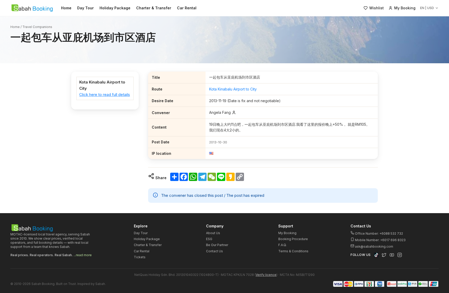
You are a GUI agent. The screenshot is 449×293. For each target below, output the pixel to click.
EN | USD (427, 8)
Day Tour (85, 8)
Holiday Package (115, 8)
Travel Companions (37, 27)
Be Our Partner (217, 245)
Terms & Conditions (293, 251)
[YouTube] (391, 255)
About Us (213, 233)
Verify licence (266, 275)
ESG (209, 239)
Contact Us (214, 251)
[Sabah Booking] (32, 8)
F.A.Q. (282, 245)
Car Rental (186, 8)
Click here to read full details (104, 94)
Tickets (140, 257)
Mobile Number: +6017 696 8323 (380, 240)
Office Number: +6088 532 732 (378, 233)
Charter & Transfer (153, 8)
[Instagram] (399, 255)
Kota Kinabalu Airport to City (233, 89)
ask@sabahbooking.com (374, 246)
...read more (83, 255)
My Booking (287, 233)
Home (66, 8)
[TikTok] (376, 255)
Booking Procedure (293, 239)
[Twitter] (384, 255)
